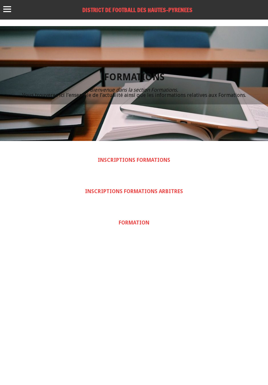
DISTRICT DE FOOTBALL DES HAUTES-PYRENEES (137, 10)
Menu (10, 9)
